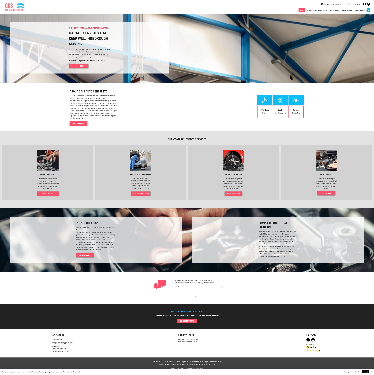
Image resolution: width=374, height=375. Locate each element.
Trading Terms (198, 368)
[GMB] (368, 4)
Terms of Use (175, 368)
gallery (80, 116)
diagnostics (73, 54)
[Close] (371, 371)
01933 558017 (355, 4)
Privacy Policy (77, 372)
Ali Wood (177, 286)
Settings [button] (346, 372)
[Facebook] (364, 4)
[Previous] (171, 288)
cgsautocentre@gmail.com (333, 4)
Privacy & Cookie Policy (187, 368)
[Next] (221, 288)
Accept (365, 372)
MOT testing (96, 52)
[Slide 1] (195, 296)
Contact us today (97, 60)
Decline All (356, 372)
